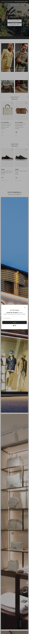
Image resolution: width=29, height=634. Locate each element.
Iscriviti (14, 322)
